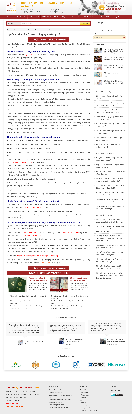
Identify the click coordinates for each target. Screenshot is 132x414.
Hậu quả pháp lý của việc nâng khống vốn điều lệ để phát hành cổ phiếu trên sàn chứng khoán (110, 229)
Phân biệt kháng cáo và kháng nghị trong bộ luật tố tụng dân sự (114, 59)
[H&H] (55, 365)
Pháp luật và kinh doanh (104, 215)
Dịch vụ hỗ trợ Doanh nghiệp (110, 17)
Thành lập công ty (28, 9)
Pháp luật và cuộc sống (17, 29)
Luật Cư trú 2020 (30, 55)
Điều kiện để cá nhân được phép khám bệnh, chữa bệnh (113, 82)
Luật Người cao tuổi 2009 (70, 233)
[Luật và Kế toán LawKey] (11, 8)
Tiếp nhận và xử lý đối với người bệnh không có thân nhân (112, 75)
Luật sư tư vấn (45, 263)
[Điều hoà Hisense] (116, 365)
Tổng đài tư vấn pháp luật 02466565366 (49, 39)
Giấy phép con (27, 13)
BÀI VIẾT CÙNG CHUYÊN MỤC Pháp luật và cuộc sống (48, 273)
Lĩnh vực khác (76, 17)
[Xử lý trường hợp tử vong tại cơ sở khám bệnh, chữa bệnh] (98, 67)
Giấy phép (65, 17)
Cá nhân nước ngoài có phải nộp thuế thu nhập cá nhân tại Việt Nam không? (113, 51)
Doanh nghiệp (21, 17)
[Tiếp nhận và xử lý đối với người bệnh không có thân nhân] (98, 74)
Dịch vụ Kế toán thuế (55, 392)
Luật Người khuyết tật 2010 (33, 235)
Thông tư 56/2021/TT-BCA (22, 162)
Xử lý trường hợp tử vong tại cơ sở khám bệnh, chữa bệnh (114, 66)
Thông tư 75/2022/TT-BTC (33, 207)
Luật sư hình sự (54, 9)
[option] (25, 332)
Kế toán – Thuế (34, 17)
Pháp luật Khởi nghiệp (103, 92)
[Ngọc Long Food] (15, 365)
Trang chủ (10, 17)
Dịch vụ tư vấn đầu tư (55, 402)
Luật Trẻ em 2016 (29, 233)
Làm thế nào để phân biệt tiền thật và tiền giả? (78, 280)
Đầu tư (56, 17)
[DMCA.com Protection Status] (117, 394)
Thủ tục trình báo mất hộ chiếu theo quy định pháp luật (38, 280)
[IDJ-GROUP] (76, 365)
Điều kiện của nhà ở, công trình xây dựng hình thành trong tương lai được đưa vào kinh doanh (110, 275)
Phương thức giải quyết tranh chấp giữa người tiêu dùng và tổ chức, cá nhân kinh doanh (109, 238)
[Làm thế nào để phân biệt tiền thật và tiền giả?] (59, 284)
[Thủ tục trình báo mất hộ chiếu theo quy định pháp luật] (17, 284)
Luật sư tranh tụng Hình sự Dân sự (59, 407)
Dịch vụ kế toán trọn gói (56, 13)
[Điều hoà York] (96, 365)
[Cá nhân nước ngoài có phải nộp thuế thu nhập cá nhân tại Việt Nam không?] (98, 50)
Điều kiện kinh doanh (91, 17)
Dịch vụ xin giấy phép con (56, 405)
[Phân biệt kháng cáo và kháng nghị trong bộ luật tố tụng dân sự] (98, 59)
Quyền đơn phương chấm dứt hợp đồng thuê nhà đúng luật (39, 256)
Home (8, 29)
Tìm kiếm (85, 23)
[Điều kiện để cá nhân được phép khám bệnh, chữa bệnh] (98, 82)
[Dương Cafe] (35, 365)
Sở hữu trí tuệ (46, 17)
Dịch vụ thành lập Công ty (56, 390)
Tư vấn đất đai (54, 11)
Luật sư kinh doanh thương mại (31, 11)
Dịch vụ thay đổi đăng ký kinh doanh (60, 399)
